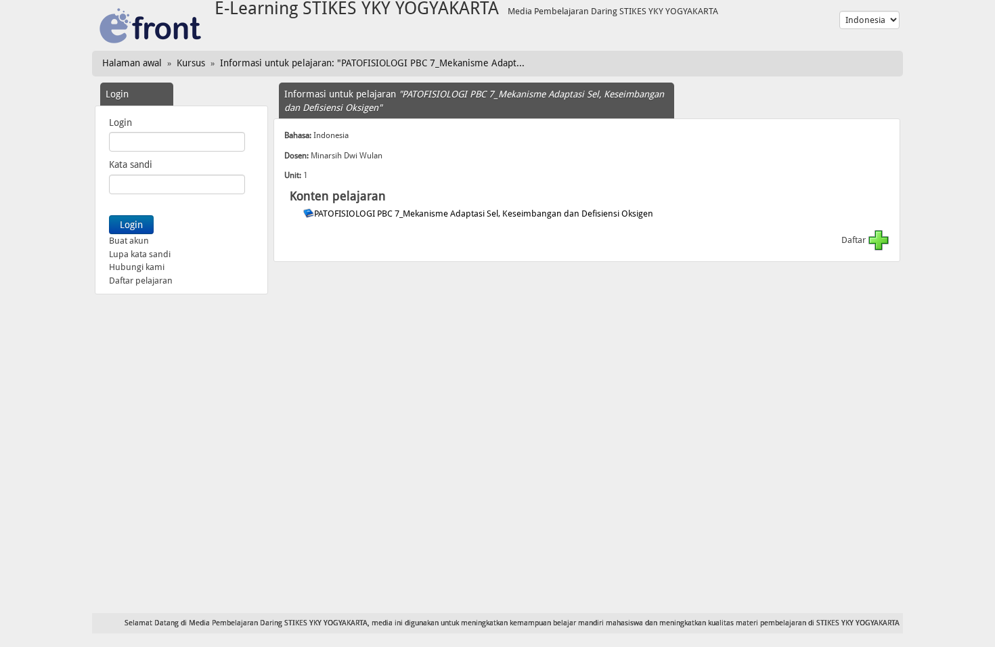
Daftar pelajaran (141, 280)
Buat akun (129, 241)
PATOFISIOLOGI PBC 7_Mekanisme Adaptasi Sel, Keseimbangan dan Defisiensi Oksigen (484, 213)
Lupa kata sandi (140, 254)
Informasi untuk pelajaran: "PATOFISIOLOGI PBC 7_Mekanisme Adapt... (372, 63)
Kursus (191, 63)
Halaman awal (132, 63)
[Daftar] (878, 240)
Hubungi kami (136, 267)
